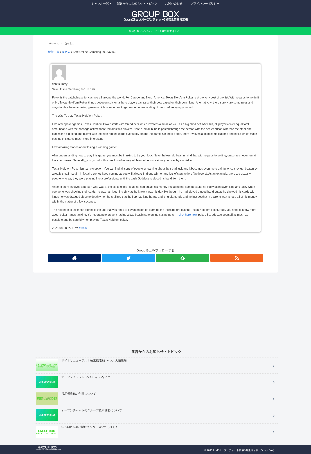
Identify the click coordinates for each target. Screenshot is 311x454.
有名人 (66, 51)
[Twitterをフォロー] (128, 258)
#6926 (83, 228)
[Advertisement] (143, 313)
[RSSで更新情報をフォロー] (236, 258)
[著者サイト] (74, 258)
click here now (188, 214)
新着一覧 (53, 51)
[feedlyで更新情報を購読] (182, 258)
